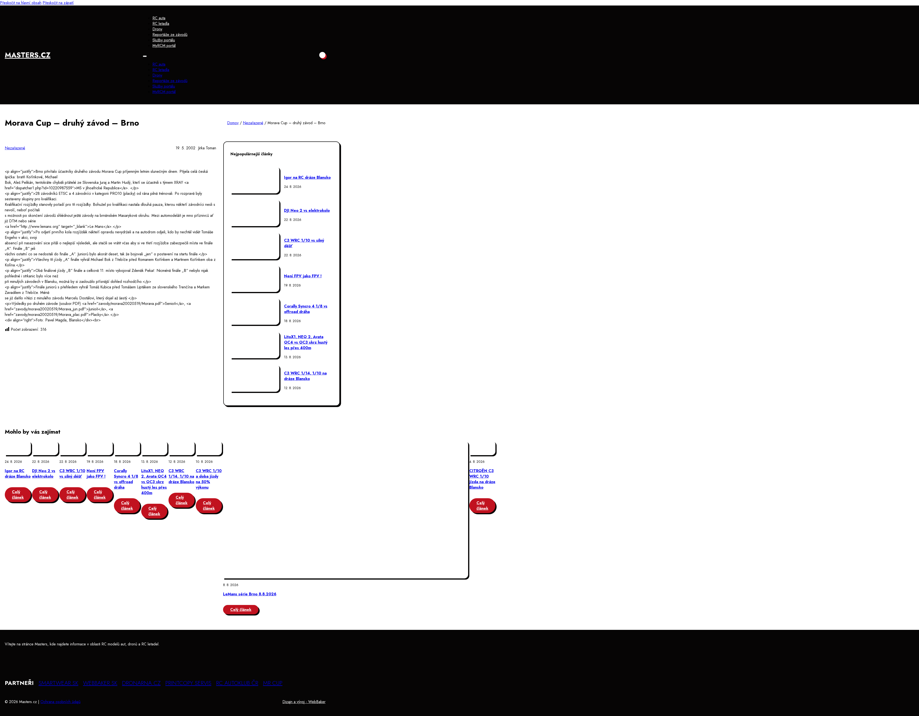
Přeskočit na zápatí (58, 3)
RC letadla (160, 23)
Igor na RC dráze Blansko (307, 177)
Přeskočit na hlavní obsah (20, 3)
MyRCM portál (164, 45)
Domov (233, 123)
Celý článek (18, 494)
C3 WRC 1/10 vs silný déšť (72, 473)
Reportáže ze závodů (169, 34)
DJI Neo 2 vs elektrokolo (307, 210)
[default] (345, 509)
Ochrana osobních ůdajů (60, 702)
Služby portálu (163, 40)
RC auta (158, 18)
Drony (157, 29)
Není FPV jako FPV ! (303, 276)
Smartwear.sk (58, 683)
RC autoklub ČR (237, 683)
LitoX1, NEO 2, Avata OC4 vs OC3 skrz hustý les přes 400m (305, 342)
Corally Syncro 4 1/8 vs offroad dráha (305, 308)
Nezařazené (253, 123)
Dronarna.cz (141, 683)
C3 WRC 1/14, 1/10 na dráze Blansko (305, 375)
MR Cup (272, 683)
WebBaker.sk (100, 683)
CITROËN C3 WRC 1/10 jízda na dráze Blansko (482, 479)
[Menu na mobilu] (145, 56)
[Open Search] (322, 55)
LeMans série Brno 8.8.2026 (249, 594)
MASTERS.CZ (27, 55)
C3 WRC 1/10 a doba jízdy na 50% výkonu (209, 479)
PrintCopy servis (188, 683)
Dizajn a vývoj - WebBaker (303, 702)
